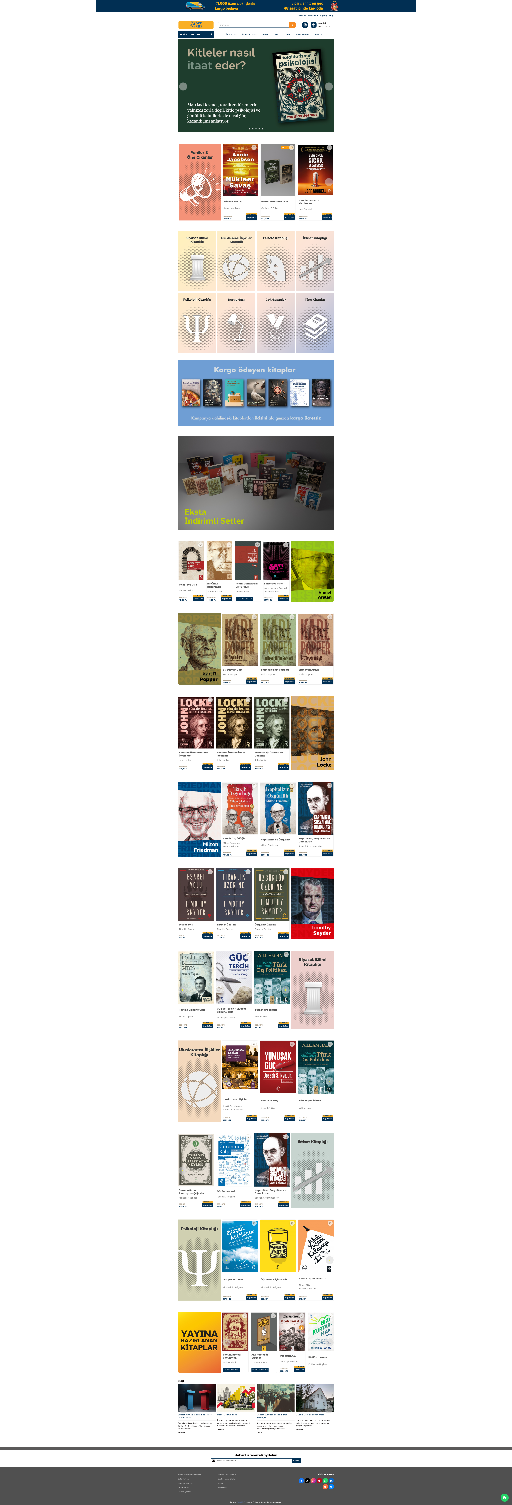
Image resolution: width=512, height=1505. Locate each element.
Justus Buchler (271, 591)
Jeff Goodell (305, 209)
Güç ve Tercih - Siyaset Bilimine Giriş (231, 1010)
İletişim (302, 15)
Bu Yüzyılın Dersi (233, 669)
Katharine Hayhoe (317, 1364)
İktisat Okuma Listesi (227, 1414)
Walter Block (229, 1362)
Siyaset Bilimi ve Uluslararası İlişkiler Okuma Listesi (195, 1416)
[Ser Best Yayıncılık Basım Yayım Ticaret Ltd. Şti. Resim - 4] (315, 261)
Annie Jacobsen (232, 208)
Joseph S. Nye (268, 1108)
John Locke (185, 760)
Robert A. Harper (308, 1288)
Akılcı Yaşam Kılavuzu (312, 1278)
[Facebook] (301, 1480)
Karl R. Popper (230, 674)
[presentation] (183, 86)
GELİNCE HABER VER (244, 599)
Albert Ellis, (304, 1285)
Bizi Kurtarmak (317, 1357)
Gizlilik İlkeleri (183, 1487)
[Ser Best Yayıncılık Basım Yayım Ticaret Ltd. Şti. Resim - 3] (276, 261)
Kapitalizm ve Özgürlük (275, 839)
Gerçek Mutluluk (233, 1279)
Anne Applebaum (289, 1361)
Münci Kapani (186, 1016)
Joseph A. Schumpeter (311, 846)
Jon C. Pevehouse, (232, 1106)
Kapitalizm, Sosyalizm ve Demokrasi (314, 840)
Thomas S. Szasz (259, 1362)
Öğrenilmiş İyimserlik (274, 1279)
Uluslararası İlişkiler (235, 1099)
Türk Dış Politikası (266, 1009)
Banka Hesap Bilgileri (227, 1479)
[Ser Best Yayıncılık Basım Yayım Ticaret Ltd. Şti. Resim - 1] (200, 182)
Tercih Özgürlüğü (234, 838)
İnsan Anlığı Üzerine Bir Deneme (269, 754)
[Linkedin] (331, 1480)
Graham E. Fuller (270, 208)
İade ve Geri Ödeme (227, 1474)
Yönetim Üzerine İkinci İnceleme (231, 754)
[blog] (325, 1486)
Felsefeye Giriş (188, 584)
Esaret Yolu (186, 924)
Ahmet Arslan (186, 590)
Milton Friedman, (231, 843)
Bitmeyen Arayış (309, 669)
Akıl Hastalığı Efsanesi (259, 1356)
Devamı (181, 1432)
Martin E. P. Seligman (233, 1287)
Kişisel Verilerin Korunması (189, 1474)
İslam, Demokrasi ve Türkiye (247, 585)
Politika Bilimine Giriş (192, 1009)
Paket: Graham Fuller (274, 201)
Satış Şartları (183, 1479)
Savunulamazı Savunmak (232, 1356)
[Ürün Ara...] (292, 25)
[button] (249, 128)
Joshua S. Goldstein (233, 1109)
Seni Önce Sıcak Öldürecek (309, 202)
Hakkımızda (223, 1487)
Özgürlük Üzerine (265, 924)
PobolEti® (241, 1502)
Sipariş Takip (326, 15)
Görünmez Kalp (226, 1191)
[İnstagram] (313, 1480)
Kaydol (296, 1460)
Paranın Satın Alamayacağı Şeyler (191, 1192)
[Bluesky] (331, 1486)
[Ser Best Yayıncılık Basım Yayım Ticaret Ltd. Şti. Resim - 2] (236, 261)
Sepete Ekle (251, 217)
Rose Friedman (231, 846)
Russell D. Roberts (226, 1196)
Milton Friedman (269, 845)
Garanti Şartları (184, 1491)
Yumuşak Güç (269, 1100)
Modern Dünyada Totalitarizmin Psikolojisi (272, 1416)
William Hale (261, 1016)
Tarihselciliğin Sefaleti (275, 669)
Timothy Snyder (187, 929)
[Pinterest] (319, 1480)
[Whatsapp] (325, 1480)
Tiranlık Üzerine (226, 924)
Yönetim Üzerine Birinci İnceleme (193, 754)
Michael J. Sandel (188, 1198)
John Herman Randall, (275, 588)
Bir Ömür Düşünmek (214, 585)
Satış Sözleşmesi (185, 1483)
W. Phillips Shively (226, 1017)
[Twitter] (307, 1480)
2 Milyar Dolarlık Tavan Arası (310, 1414)
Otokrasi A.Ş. (288, 1355)
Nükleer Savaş (233, 201)
